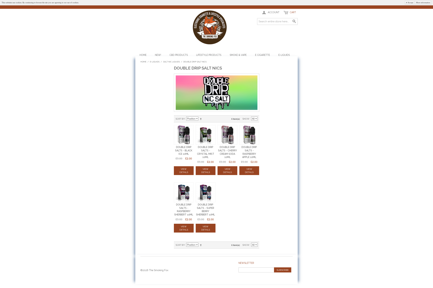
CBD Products (178, 55)
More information (423, 3)
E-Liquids (284, 55)
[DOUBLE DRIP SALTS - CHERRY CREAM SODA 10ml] (227, 135)
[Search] (294, 21)
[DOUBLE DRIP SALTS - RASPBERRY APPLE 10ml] (249, 135)
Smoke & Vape (238, 55)
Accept (410, 3)
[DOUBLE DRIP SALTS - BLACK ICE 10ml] (184, 135)
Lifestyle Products (208, 55)
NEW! (158, 55)
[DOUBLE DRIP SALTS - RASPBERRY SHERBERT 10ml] (184, 192)
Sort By (180, 119)
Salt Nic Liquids (171, 62)
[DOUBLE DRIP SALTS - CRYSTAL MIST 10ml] (206, 135)
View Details (183, 171)
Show (245, 119)
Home (143, 55)
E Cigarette (262, 55)
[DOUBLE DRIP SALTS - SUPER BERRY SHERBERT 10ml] (206, 192)
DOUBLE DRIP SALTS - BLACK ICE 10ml (183, 150)
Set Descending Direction (201, 118)
